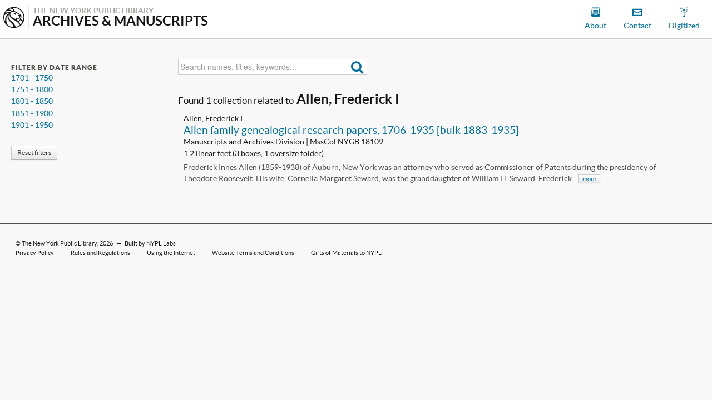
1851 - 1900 (32, 113)
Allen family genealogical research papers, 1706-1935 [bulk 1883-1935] (351, 130)
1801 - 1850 (32, 101)
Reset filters (34, 152)
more (589, 179)
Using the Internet (171, 252)
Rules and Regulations (100, 252)
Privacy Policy (35, 252)
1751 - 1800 (32, 89)
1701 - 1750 (32, 77)
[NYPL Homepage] (13, 19)
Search (357, 67)
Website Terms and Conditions (253, 252)
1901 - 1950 (32, 125)
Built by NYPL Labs (150, 243)
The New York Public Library (59, 243)
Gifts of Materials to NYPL (346, 252)
